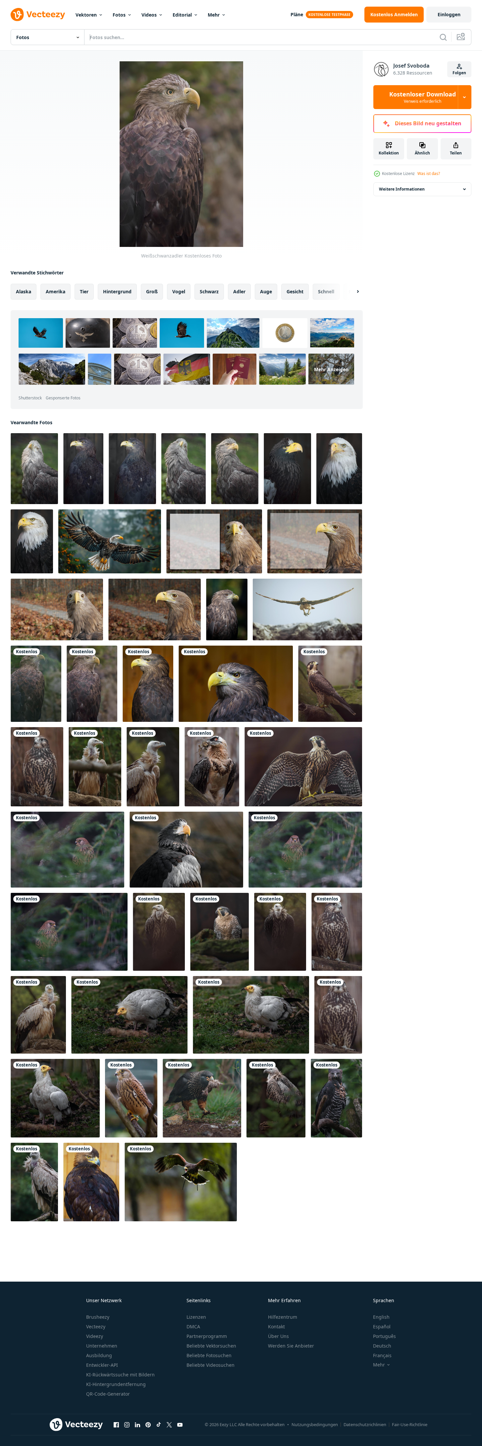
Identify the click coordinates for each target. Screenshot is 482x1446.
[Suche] (443, 37)
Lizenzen (196, 1317)
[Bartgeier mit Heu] (212, 766)
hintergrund (117, 291)
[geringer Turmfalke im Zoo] (67, 850)
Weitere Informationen (402, 189)
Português (384, 1336)
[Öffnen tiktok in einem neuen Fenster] (158, 1424)
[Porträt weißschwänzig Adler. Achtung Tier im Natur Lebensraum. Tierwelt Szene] (226, 609)
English (381, 1317)
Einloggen (449, 14)
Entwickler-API (102, 1365)
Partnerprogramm (207, 1336)
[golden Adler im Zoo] (91, 1182)
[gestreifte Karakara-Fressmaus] (202, 1098)
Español (382, 1326)
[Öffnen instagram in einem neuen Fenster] (127, 1424)
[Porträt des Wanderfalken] (330, 684)
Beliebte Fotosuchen (209, 1355)
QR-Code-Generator (108, 1394)
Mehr (214, 15)
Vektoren (86, 15)
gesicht (295, 291)
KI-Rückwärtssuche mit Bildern (120, 1374)
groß (152, 291)
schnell (326, 291)
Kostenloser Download (422, 97)
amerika (55, 291)
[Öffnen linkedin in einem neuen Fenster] (137, 1424)
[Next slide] (352, 292)
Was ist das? (428, 173)
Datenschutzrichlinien (365, 1424)
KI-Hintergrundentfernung (116, 1384)
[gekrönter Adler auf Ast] (336, 1098)
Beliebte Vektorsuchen (211, 1346)
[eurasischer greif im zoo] (95, 766)
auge (266, 291)
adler (239, 291)
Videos (149, 15)
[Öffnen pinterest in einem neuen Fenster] (148, 1424)
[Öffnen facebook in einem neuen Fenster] (116, 1424)
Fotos (119, 15)
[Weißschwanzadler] (34, 468)
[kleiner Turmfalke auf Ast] (131, 1098)
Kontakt (276, 1326)
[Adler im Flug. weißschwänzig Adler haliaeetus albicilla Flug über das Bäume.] (109, 541)
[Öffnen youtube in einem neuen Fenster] (180, 1424)
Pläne (297, 14)
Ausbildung (99, 1355)
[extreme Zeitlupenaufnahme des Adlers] (307, 609)
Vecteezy (95, 1326)
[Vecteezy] (38, 14)
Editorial (182, 15)
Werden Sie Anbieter (291, 1346)
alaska (23, 291)
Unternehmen (101, 1346)
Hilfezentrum (282, 1317)
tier (84, 291)
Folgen (459, 73)
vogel (178, 291)
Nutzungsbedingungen (315, 1424)
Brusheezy (97, 1317)
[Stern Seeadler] (287, 468)
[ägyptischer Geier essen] (129, 1015)
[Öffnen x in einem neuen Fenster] (169, 1424)
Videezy (94, 1336)
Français (382, 1355)
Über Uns (278, 1336)
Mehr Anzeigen (331, 369)
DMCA (193, 1326)
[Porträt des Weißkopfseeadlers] (339, 468)
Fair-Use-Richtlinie (409, 1424)
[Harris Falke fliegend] (181, 1182)
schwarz (209, 291)
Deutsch (382, 1346)
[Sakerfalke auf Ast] (37, 766)
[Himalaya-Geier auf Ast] (34, 1182)
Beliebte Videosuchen (211, 1365)
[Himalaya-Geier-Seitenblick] (275, 1098)
